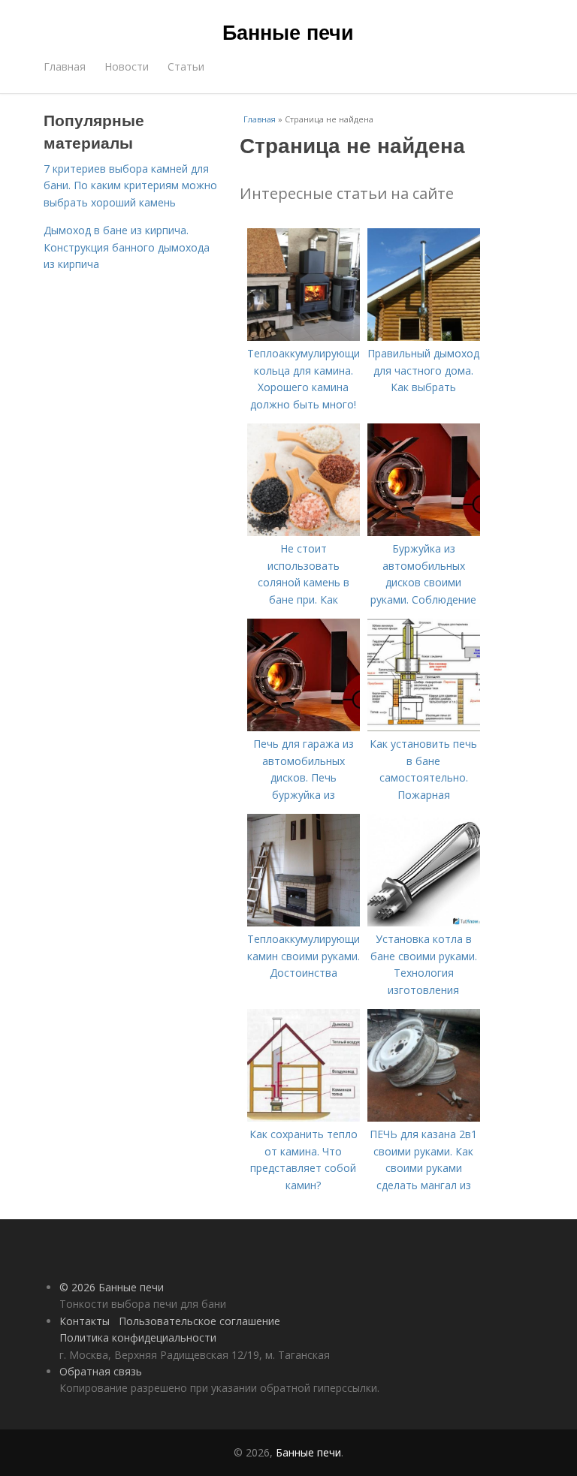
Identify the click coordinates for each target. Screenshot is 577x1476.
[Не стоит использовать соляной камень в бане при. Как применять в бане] (303, 532)
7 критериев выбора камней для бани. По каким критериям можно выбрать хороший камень (130, 185)
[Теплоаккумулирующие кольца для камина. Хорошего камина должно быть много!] (303, 337)
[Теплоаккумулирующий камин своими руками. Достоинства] (303, 922)
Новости (126, 66)
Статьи (186, 66)
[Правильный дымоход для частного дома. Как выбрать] (423, 337)
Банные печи (288, 31)
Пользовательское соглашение (199, 1321)
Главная (65, 66)
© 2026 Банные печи (111, 1287)
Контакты (84, 1321)
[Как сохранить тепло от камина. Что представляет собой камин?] (303, 1117)
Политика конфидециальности (137, 1337)
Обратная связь (100, 1371)
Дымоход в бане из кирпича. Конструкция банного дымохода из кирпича (127, 247)
